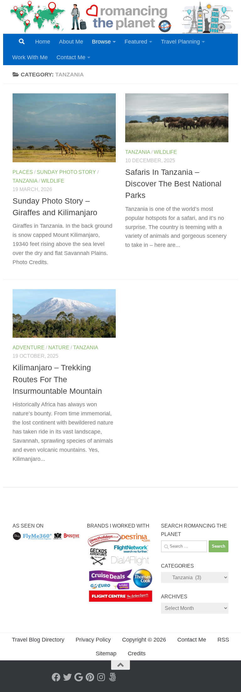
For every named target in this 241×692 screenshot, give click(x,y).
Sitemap (106, 653)
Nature (58, 347)
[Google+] (78, 677)
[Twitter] (67, 677)
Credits (137, 653)
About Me (71, 42)
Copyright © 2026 (144, 640)
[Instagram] (101, 677)
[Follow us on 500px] (112, 677)
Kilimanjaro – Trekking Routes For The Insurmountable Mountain (57, 379)
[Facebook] (56, 677)
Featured (136, 42)
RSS (223, 640)
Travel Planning (180, 42)
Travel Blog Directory (38, 640)
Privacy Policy (93, 640)
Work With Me (30, 57)
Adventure (29, 347)
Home (42, 42)
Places (23, 172)
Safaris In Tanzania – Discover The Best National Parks (173, 184)
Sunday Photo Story (66, 172)
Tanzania (25, 181)
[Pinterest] (90, 677)
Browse (101, 42)
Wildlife (52, 181)
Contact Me (70, 57)
